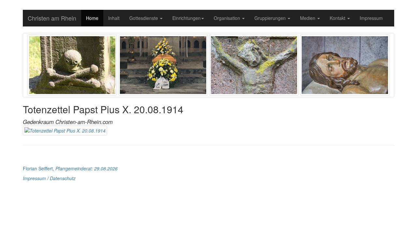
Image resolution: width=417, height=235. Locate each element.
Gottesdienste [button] (144, 18)
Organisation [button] (227, 18)
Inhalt (114, 18)
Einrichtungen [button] (186, 18)
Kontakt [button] (338, 18)
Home (92, 18)
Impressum (371, 18)
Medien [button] (308, 18)
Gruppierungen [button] (270, 18)
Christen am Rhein (52, 18)
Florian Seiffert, (70, 168)
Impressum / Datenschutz (49, 178)
